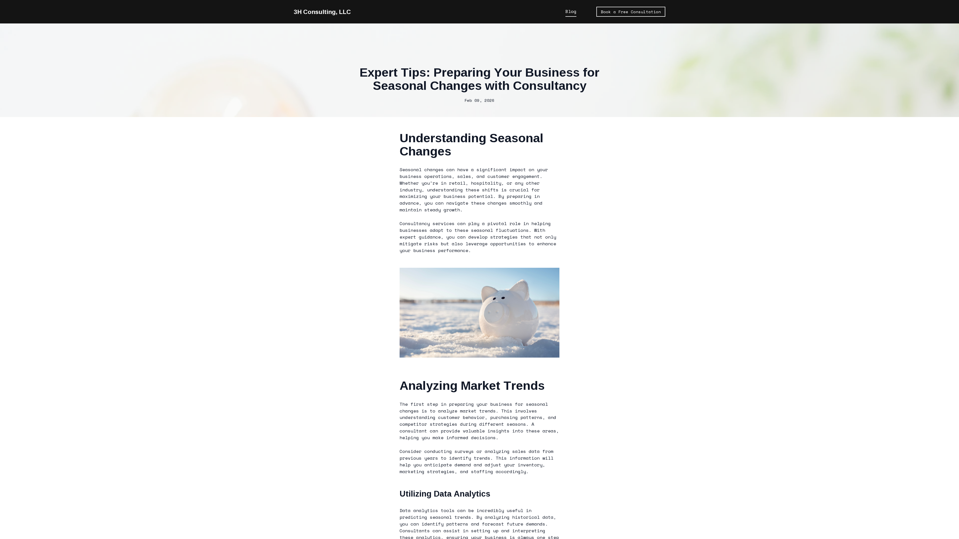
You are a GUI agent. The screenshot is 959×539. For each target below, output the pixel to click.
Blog (570, 11)
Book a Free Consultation (631, 12)
